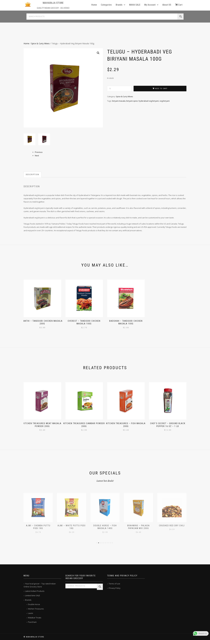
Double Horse (34, 604)
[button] (120, 4)
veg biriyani (165, 101)
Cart (180, 4)
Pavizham (32, 622)
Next (37, 155)
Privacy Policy (114, 588)
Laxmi (30, 613)
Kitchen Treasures (36, 608)
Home (94, 4)
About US (166, 4)
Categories (106, 4)
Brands (119, 4)
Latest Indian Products (34, 591)
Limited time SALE (32, 595)
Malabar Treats (34, 617)
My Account (150, 4)
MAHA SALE (134, 4)
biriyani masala (118, 101)
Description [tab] (32, 174)
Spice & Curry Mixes (40, 43)
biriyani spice (132, 101)
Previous (39, 152)
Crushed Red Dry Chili (172, 525)
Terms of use (114, 583)
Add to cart (161, 88)
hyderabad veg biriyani (149, 101)
